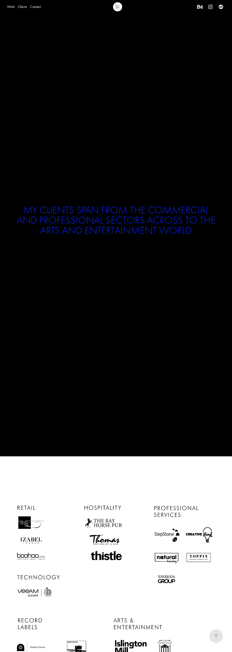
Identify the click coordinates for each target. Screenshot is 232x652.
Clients (22, 7)
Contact (35, 7)
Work (11, 7)
